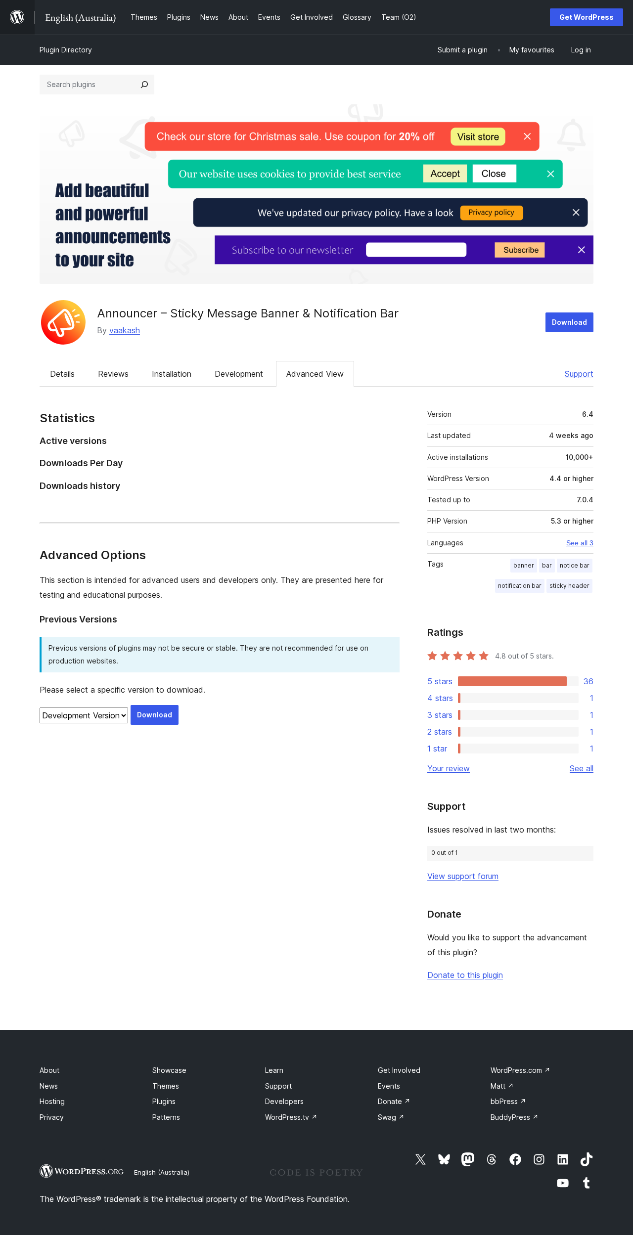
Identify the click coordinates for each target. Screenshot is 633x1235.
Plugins (164, 1101)
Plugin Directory (66, 49)
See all (581, 768)
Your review (448, 768)
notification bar (520, 585)
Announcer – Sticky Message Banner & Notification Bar (248, 313)
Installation (171, 374)
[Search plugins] (144, 84)
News (49, 1086)
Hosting (52, 1101)
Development (239, 374)
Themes (165, 1086)
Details (62, 374)
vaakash (124, 330)
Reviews (113, 374)
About (49, 1070)
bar (547, 565)
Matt (502, 1086)
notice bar (574, 565)
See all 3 (579, 543)
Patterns (166, 1117)
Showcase (169, 1070)
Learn (274, 1070)
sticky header (569, 585)
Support (579, 374)
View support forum (462, 876)
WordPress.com (520, 1070)
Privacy (52, 1117)
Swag (391, 1117)
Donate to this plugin (465, 975)
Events (389, 1086)
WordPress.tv (291, 1117)
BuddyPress (515, 1117)
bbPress (508, 1101)
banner (523, 565)
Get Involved (399, 1070)
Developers (284, 1101)
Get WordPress (586, 17)
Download (569, 322)
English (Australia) (161, 1172)
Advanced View (315, 374)
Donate (394, 1101)
